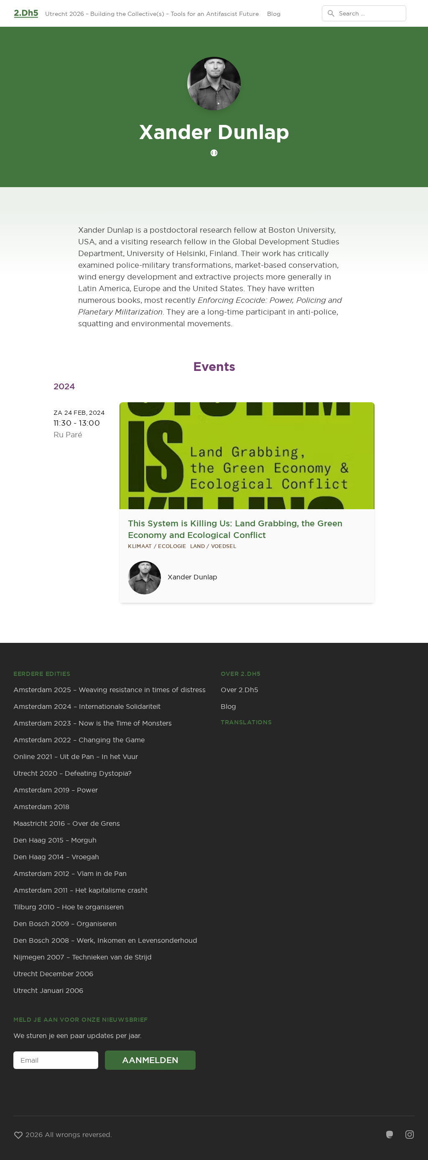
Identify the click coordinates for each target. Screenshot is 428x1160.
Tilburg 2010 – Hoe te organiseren (68, 907)
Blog (273, 14)
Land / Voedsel (213, 546)
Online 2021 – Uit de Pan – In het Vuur (75, 756)
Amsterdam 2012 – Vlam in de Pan (70, 873)
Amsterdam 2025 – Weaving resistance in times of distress (109, 689)
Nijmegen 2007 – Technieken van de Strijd (82, 957)
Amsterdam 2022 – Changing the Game (79, 740)
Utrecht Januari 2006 (48, 990)
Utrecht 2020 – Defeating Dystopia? (72, 773)
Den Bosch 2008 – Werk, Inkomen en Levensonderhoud (105, 940)
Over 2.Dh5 (239, 689)
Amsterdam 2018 (41, 806)
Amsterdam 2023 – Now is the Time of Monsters (92, 723)
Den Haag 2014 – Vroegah (56, 857)
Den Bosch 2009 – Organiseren (65, 923)
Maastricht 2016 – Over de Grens (66, 823)
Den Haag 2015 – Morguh (55, 840)
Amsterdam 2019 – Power (55, 790)
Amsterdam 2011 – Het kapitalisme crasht (80, 890)
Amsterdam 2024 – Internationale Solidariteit (86, 706)
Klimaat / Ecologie (157, 546)
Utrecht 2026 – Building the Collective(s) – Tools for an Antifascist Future (152, 14)
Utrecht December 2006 (53, 974)
